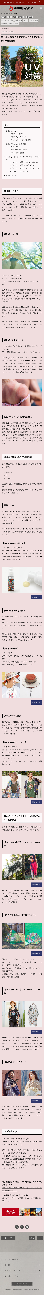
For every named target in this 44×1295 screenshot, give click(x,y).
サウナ (26, 20)
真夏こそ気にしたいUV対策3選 (16, 144)
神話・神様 (18, 20)
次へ (40, 1238)
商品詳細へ (35, 597)
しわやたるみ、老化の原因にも (21, 140)
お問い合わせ (22, 1283)
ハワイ (9, 17)
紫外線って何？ (11, 131)
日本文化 (29, 17)
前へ (32, 1238)
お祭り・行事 (34, 20)
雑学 (14, 17)
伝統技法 (4, 23)
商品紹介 (11, 31)
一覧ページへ (8, 1238)
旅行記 (3, 17)
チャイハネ (4, 31)
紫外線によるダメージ (18, 137)
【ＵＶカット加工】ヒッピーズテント (23, 165)
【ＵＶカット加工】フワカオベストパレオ (25, 162)
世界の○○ (21, 17)
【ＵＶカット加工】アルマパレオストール (25, 168)
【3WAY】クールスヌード (19, 171)
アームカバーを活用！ (18, 153)
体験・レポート (14, 23)
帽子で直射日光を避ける (19, 149)
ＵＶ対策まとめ (11, 175)
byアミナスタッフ (7, 20)
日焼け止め (14, 146)
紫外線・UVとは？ (17, 134)
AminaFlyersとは (12, 1259)
